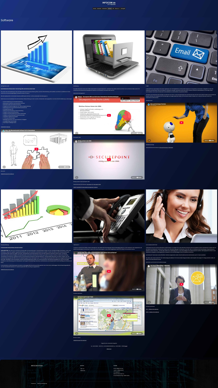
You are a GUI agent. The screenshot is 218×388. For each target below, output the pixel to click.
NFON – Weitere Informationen (152, 312)
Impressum (33, 383)
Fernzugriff (123, 8)
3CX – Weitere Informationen (152, 309)
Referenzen (109, 349)
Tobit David (170, 147)
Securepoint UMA (97, 184)
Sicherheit (99, 8)
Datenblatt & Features (5, 126)
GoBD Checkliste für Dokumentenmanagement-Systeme (85, 187)
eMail (126, 346)
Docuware (89, 184)
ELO (92, 184)
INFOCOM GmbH (37, 366)
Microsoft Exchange (163, 147)
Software (109, 8)
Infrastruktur (104, 8)
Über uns (117, 8)
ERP (113, 8)
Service (94, 8)
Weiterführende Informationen (7, 174)
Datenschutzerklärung (42, 383)
